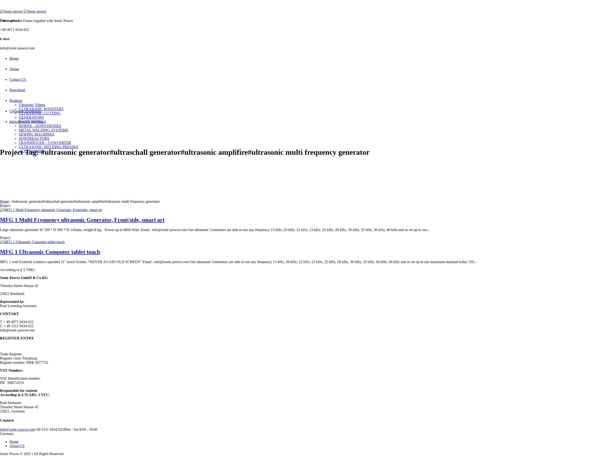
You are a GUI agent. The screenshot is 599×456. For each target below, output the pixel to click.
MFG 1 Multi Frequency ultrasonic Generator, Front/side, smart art (82, 220)
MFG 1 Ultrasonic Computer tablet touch (50, 252)
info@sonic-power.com (17, 429)
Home (4, 201)
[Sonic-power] (23, 11)
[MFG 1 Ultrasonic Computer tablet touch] (32, 242)
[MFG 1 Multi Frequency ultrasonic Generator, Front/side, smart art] (51, 210)
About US (17, 446)
